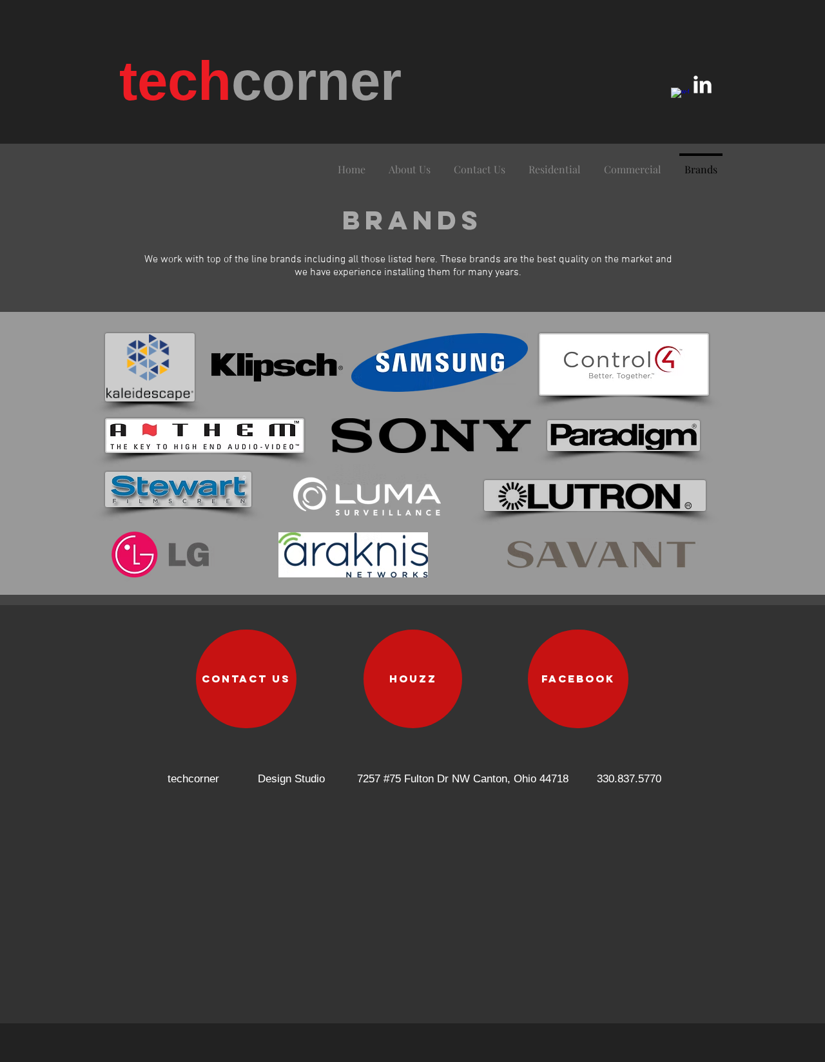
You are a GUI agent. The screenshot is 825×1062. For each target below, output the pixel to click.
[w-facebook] (680, 97)
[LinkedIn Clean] (703, 84)
